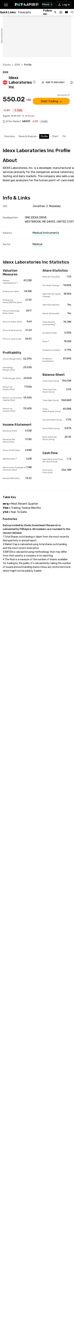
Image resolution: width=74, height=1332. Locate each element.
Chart (55, 136)
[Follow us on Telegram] (72, 12)
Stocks (7, 64)
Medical (37, 244)
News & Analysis (28, 136)
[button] (5, 4)
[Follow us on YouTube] (66, 12)
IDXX (17, 64)
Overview (9, 136)
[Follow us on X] (55, 12)
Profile (44, 136)
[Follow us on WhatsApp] (61, 12)
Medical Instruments (46, 232)
